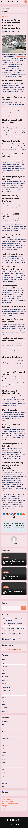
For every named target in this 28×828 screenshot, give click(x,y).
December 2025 (6, 687)
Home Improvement (7, 766)
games (3, 759)
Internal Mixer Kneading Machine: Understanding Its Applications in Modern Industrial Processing (12, 591)
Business (5, 16)
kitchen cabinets (20, 56)
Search (4, 603)
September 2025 (6, 697)
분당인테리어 (5, 805)
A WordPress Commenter (8, 649)
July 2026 (4, 663)
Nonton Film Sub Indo (7, 799)
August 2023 (5, 704)
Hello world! (18, 649)
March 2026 (5, 677)
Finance (4, 752)
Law (3, 769)
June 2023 (4, 708)
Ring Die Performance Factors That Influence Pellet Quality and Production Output (12, 576)
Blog (3, 724)
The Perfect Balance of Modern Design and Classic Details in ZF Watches (13, 639)
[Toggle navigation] (2, 2)
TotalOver (4, 808)
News (3, 776)
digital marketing (6, 738)
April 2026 (4, 673)
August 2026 (5, 659)
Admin (7, 31)
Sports (3, 779)
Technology (5, 783)
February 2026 (5, 680)
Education (4, 742)
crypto (3, 735)
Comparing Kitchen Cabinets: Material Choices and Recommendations (11, 24)
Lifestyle (4, 773)
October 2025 (5, 694)
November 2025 (6, 690)
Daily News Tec (14, 2)
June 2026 (4, 666)
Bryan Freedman (6, 807)
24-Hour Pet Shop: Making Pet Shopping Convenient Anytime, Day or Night (13, 561)
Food (3, 755)
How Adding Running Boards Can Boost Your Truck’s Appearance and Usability (13, 634)
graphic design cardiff (7, 801)
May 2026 (4, 670)
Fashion (4, 748)
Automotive (5, 721)
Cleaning (4, 731)
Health (3, 762)
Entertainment (5, 745)
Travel (3, 786)
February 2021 (5, 711)
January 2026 (5, 683)
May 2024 (4, 701)
